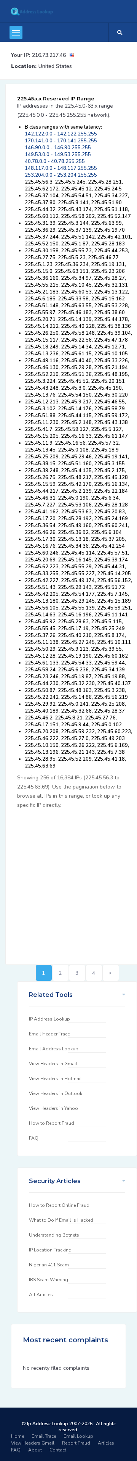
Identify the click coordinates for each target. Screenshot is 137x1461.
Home (17, 1436)
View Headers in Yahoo (53, 1108)
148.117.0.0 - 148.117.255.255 (61, 168)
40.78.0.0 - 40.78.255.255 (55, 161)
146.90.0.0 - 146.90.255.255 (58, 147)
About (35, 1450)
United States (55, 66)
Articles (106, 1443)
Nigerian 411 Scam (49, 1265)
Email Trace (44, 1436)
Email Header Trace (49, 1034)
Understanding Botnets (54, 1235)
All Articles (41, 1295)
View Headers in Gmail (53, 1064)
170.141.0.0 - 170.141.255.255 (61, 140)
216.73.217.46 (49, 55)
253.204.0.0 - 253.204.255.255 (61, 175)
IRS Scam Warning (48, 1280)
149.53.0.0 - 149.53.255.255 (58, 154)
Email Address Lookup (53, 1049)
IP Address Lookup (49, 1019)
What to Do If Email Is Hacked (61, 1220)
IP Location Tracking (50, 1250)
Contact (57, 1450)
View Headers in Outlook (55, 1093)
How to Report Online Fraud (59, 1205)
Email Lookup (78, 1436)
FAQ (33, 1138)
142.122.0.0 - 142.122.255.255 (61, 134)
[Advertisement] (68, 882)
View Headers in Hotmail (55, 1079)
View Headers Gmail (32, 1443)
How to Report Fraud (51, 1123)
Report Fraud (76, 1443)
